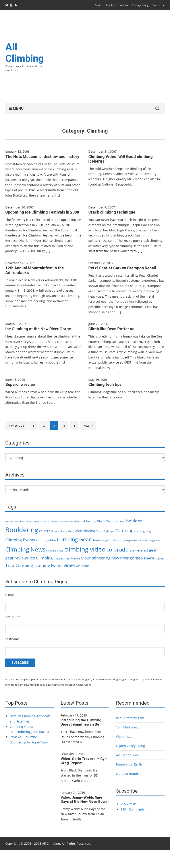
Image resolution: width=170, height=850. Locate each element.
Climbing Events (20, 539)
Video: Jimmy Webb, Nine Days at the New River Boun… (85, 799)
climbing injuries (124, 540)
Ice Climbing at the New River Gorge (38, 328)
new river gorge (125, 558)
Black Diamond (108, 521)
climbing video (85, 549)
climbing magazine (149, 540)
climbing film (46, 540)
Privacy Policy (140, 5)
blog (122, 521)
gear (153, 550)
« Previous (16, 425)
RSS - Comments (132, 809)
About (98, 5)
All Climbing (24, 52)
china (71, 531)
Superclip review (20, 384)
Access (29, 521)
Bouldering (21, 529)
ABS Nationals (17, 521)
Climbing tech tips (105, 384)
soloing (159, 558)
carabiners (60, 531)
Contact (111, 5)
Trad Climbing (19, 565)
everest (142, 550)
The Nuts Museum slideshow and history (42, 156)
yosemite (82, 566)
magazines (62, 558)
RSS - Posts (128, 804)
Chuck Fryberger (105, 531)
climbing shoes (54, 550)
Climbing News (25, 549)
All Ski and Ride (127, 755)
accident (53, 521)
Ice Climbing (41, 558)
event (132, 550)
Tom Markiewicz (128, 727)
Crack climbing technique (111, 212)
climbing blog (142, 531)
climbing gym (102, 540)
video (69, 565)
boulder (134, 521)
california (46, 531)
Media (75, 558)
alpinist (79, 521)
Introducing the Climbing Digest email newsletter (81, 722)
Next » (88, 425)
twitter (57, 565)
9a (6, 521)
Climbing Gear (74, 539)
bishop (91, 521)
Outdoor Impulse (128, 773)
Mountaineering (95, 558)
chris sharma (85, 531)
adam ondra (66, 521)
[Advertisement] (107, 59)
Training (42, 565)
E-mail (10, 595)
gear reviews (17, 558)
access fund (40, 521)
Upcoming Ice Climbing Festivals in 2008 (42, 212)
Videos (124, 5)
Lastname (12, 639)
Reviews (148, 558)
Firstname (12, 617)
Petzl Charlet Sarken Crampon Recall (122, 268)
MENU (17, 108)
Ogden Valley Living (130, 746)
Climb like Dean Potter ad (111, 328)
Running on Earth (129, 764)
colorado (117, 549)
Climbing (124, 530)
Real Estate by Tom (130, 718)
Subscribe (159, 5)
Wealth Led (124, 736)
